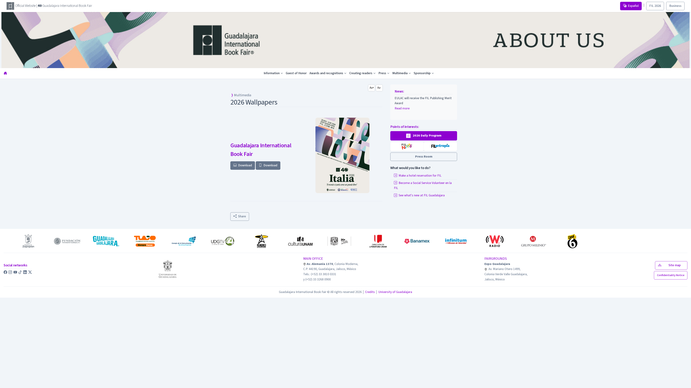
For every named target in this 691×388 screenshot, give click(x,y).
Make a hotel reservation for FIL (420, 175)
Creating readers (360, 73)
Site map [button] (675, 265)
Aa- (379, 88)
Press (382, 73)
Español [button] (633, 6)
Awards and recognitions (326, 73)
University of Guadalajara (394, 292)
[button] (423, 135)
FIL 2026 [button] (655, 6)
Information (272, 73)
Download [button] (245, 165)
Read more (402, 108)
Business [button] (675, 6)
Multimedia (400, 73)
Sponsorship (422, 73)
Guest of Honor (296, 73)
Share (242, 216)
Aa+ (372, 88)
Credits (368, 292)
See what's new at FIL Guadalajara (422, 195)
